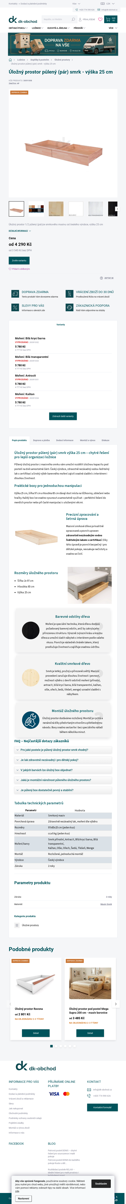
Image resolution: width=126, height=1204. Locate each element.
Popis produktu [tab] (19, 440)
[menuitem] (19, 28)
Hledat (73, 19)
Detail (36, 1033)
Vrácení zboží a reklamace (21, 1098)
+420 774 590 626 (102, 1096)
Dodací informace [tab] (64, 440)
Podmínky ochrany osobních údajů (25, 1118)
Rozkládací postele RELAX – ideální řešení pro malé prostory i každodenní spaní (63, 1172)
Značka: (14, 83)
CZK (108, 3)
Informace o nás (16, 1133)
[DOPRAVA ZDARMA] (36, 983)
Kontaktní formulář (102, 1107)
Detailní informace (18, 231)
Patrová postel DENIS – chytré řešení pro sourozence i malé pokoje (62, 1153)
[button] (51, 1046)
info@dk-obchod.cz (102, 1089)
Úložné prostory (30, 925)
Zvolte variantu (19, 260)
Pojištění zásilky (16, 1123)
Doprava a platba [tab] (41, 440)
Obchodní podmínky (18, 1113)
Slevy (11, 1103)
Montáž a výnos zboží (19, 1128)
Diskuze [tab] (105, 440)
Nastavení (23, 1198)
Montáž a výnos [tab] (87, 440)
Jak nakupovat (16, 1108)
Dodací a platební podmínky (34, 3)
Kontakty (13, 3)
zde (17, 1191)
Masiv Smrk (106, 904)
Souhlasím (101, 1183)
